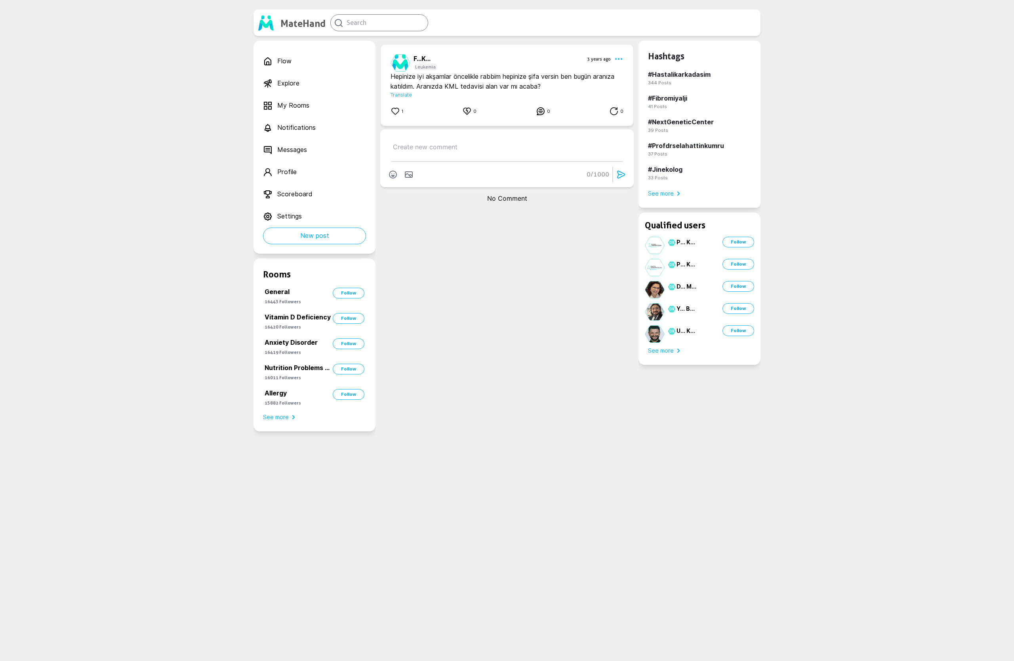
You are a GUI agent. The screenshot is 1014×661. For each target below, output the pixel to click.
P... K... (686, 242)
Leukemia (425, 67)
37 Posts (657, 154)
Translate (401, 95)
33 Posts (658, 177)
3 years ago (599, 59)
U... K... (686, 331)
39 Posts (658, 130)
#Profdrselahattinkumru (686, 146)
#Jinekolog (665, 169)
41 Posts (657, 106)
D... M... (686, 286)
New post (314, 235)
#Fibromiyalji (667, 98)
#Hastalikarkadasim (679, 74)
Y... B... (686, 309)
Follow (348, 293)
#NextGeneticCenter (681, 122)
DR (670, 243)
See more (276, 417)
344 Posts (659, 82)
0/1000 (598, 174)
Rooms (277, 274)
